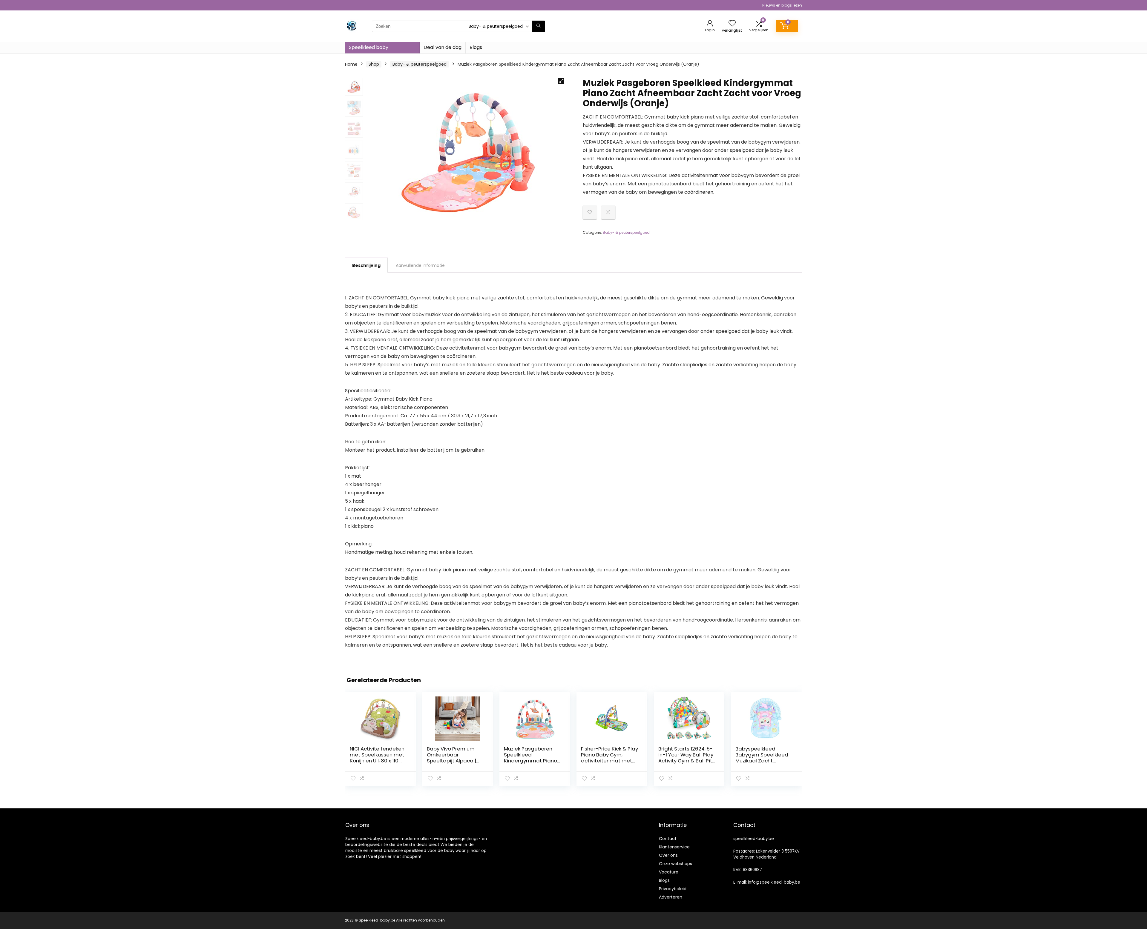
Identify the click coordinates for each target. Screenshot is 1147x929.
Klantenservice (674, 847)
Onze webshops (675, 864)
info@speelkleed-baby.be (774, 882)
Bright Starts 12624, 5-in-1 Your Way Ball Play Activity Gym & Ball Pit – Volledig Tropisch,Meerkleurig (685, 760)
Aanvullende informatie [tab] (420, 265)
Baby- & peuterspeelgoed (419, 64)
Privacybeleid (672, 889)
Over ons (668, 855)
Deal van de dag (442, 47)
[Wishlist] (732, 24)
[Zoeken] (538, 26)
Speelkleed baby (368, 47)
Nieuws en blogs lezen (782, 5)
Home (351, 64)
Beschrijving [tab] (366, 265)
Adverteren (670, 897)
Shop (374, 64)
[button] (561, 81)
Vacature (668, 872)
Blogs (476, 47)
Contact (668, 839)
